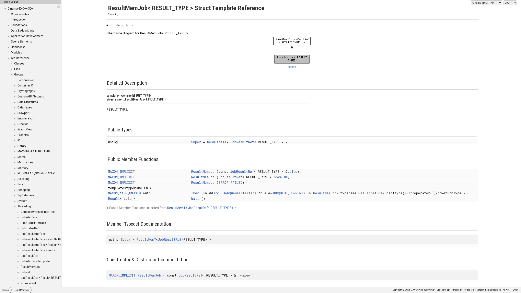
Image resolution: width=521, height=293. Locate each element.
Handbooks (18, 47)
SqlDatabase (26, 195)
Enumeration (26, 118)
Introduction (18, 19)
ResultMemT (217, 142)
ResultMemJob (30, 266)
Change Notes (20, 14)
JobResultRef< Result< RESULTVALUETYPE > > (51, 277)
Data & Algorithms (22, 30)
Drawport (24, 113)
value (292, 171)
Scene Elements (21, 41)
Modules (16, 52)
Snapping (24, 189)
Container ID (25, 85)
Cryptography (26, 91)
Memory (23, 167)
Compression (26, 80)
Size (20, 184)
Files (17, 69)
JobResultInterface (33, 233)
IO (19, 140)
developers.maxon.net (452, 290)
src (216, 193)
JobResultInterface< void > (38, 250)
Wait (195, 198)
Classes (19, 63)
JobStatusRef (30, 228)
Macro (22, 157)
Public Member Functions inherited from (172, 208)
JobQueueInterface (239, 193)
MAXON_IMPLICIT (121, 171)
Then (195, 193)
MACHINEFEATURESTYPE (34, 151)
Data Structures (28, 102)
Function (23, 124)
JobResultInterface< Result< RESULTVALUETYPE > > (54, 239)
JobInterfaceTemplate (35, 261)
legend (292, 67)
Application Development (27, 36)
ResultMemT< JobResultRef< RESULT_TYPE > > (201, 208)
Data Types (25, 107)
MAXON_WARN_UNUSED (124, 193)
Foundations (19, 25)
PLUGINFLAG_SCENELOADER (36, 173)
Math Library (26, 162)
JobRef (25, 272)
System (22, 200)
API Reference (20, 58)
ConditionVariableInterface (38, 211)
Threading (24, 206)
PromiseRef (28, 283)
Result (114, 198)
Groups (18, 74)
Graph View (25, 129)
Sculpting (24, 178)
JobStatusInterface (33, 222)
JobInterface (29, 217)
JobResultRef (29, 255)
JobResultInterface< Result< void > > (44, 244)
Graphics (23, 135)
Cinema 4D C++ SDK (20, 8)
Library (22, 146)
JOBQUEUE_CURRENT (287, 193)
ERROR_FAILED (230, 182)
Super (196, 142)
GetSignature (370, 193)
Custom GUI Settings (31, 96)
